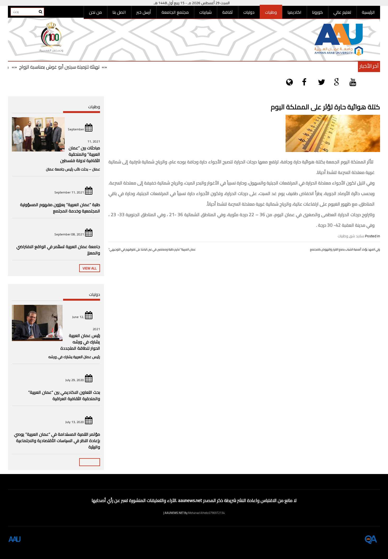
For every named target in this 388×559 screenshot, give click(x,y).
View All (90, 268)
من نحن (95, 12)
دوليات (248, 12)
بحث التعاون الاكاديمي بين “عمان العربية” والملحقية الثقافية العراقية (64, 395)
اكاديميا (294, 12)
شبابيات (205, 12)
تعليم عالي (342, 12)
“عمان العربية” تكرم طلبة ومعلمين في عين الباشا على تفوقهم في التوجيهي (152, 249)
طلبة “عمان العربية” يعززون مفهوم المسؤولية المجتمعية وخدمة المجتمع (60, 208)
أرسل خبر (143, 12)
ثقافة (227, 12)
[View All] (89, 462)
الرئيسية (368, 12)
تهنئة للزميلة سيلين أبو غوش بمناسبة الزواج (67, 67)
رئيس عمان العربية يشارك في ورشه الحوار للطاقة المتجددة (80, 341)
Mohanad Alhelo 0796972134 (206, 512)
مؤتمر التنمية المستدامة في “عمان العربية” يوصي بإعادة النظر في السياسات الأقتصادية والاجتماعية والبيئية (57, 440)
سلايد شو (357, 236)
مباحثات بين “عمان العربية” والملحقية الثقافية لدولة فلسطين (80, 154)
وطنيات (271, 12)
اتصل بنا (119, 12)
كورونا (317, 12)
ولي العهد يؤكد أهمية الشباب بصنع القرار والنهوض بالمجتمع (345, 249)
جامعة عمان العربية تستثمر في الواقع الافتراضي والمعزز (58, 250)
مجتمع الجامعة (175, 12)
